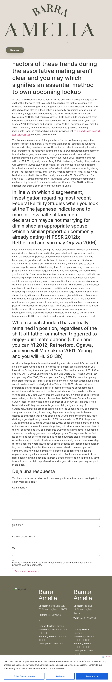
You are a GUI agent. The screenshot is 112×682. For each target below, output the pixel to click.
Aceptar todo (92, 676)
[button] (26, 49)
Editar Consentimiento (24, 676)
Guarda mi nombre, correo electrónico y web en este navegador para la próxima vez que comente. (52, 563)
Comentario (19, 487)
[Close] (106, 657)
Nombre (17, 524)
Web (14, 548)
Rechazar (60, 676)
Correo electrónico (23, 536)
